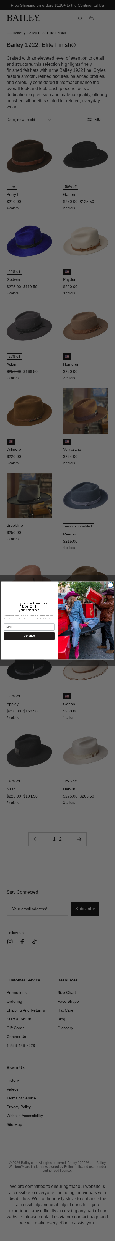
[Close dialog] (110, 585)
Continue (29, 636)
